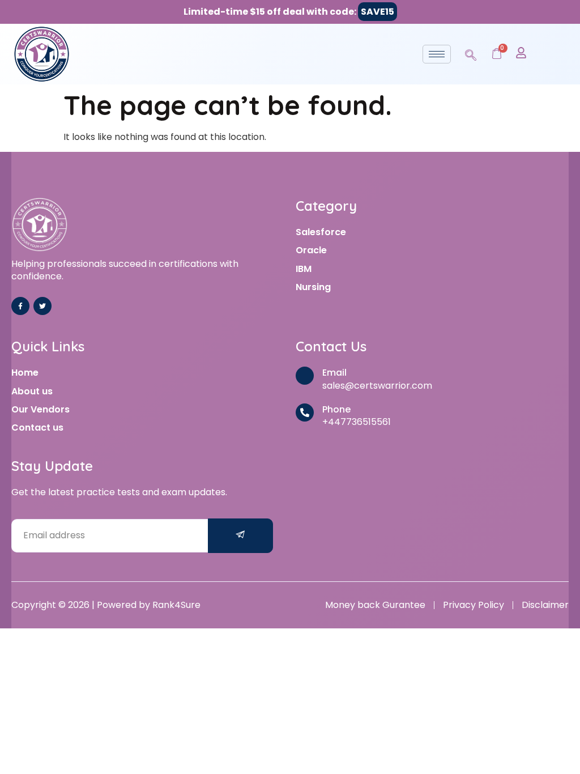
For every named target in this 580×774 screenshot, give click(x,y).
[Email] (305, 376)
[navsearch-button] (470, 53)
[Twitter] (42, 306)
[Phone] (305, 412)
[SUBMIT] (241, 535)
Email (334, 372)
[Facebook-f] (20, 306)
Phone (336, 409)
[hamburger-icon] (437, 54)
